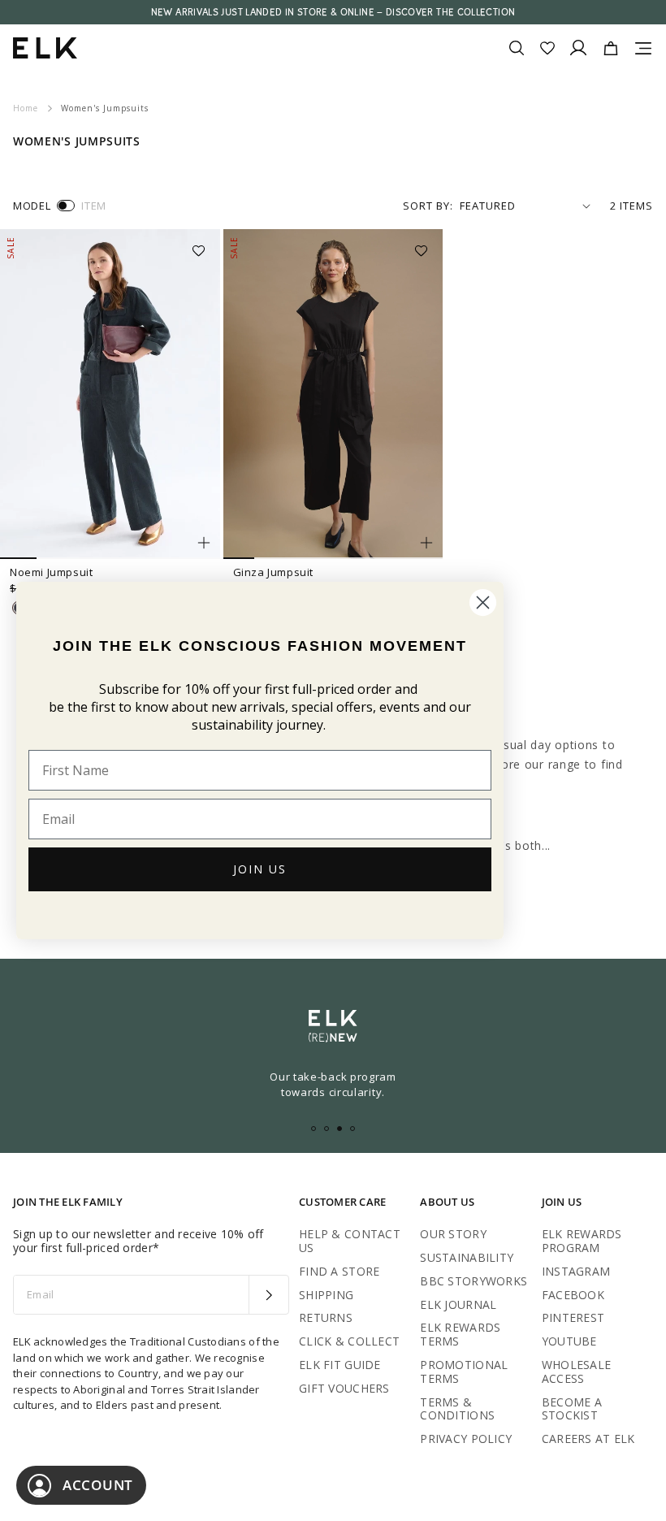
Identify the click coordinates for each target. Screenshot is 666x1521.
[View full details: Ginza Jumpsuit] (333, 394)
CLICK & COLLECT (349, 1341)
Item (93, 205)
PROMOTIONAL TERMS (464, 1371)
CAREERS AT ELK (588, 1438)
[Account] (578, 48)
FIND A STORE (339, 1271)
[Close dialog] (483, 602)
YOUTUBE (569, 1341)
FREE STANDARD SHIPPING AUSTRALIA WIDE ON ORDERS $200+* (332, 12)
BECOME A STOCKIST (572, 1409)
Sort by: (428, 205)
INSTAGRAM (576, 1271)
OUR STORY (453, 1234)
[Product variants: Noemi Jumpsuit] (204, 542)
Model (31, 205)
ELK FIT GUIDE (340, 1364)
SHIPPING (326, 1294)
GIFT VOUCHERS (344, 1388)
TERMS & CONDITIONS (457, 1409)
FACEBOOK (573, 1294)
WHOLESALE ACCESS (577, 1371)
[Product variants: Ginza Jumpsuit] (426, 542)
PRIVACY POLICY (466, 1438)
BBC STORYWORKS (473, 1281)
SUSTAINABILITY (466, 1257)
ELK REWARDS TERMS (460, 1334)
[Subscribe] (268, 1295)
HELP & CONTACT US (349, 1240)
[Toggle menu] (643, 48)
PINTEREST (573, 1317)
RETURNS (325, 1317)
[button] (204, 245)
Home (25, 108)
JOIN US (260, 869)
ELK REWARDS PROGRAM (582, 1240)
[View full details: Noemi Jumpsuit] (110, 394)
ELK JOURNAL (458, 1304)
